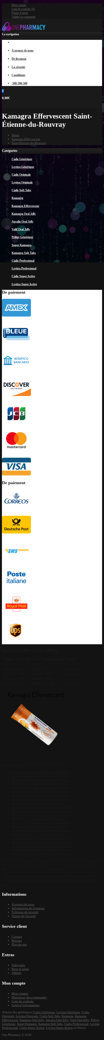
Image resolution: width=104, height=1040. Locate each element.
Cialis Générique (44, 1012)
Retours (17, 940)
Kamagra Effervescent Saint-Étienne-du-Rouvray (43, 807)
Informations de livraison (28, 908)
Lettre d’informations (25, 1005)
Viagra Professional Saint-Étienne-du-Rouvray (42, 834)
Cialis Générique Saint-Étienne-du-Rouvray (40, 776)
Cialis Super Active (32, 1028)
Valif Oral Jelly (79, 1020)
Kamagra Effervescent (26, 139)
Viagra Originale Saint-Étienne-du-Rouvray (40, 783)
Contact (17, 936)
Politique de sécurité (25, 912)
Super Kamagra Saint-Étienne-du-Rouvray (39, 826)
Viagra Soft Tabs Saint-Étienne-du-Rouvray (40, 795)
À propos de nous (23, 904)
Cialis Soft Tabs (50, 1016)
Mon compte (19, 5)
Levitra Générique (68, 1012)
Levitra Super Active (59, 1028)
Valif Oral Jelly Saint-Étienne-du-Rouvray (39, 818)
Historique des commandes (29, 997)
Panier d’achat (20, 13)
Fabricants (18, 965)
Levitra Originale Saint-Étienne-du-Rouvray (40, 791)
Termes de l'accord (24, 916)
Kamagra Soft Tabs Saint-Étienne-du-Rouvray (41, 830)
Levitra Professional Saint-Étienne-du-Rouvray (42, 842)
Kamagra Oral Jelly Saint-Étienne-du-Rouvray (42, 811)
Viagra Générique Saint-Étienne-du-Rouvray (41, 772)
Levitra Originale (27, 1016)
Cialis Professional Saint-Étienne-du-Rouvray (41, 838)
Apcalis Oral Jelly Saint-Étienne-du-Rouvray (41, 815)
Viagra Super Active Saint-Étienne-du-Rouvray (42, 846)
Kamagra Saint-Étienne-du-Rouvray (35, 803)
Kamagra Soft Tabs (50, 1024)
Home (15, 135)
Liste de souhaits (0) (23, 9)
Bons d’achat (20, 969)
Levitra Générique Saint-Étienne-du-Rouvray (41, 780)
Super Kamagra (27, 1024)
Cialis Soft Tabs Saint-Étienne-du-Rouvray (39, 799)
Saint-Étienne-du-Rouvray (29, 143)
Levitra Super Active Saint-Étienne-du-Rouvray (43, 853)
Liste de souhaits (23, 1001)
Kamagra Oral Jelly (32, 1020)
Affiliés (16, 973)
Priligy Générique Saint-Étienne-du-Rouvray (41, 822)
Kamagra (67, 1016)
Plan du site (19, 944)
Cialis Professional (76, 1024)
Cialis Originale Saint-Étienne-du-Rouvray (40, 787)
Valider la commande (24, 16)
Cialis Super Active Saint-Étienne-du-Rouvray (42, 849)
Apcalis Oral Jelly (56, 1020)
